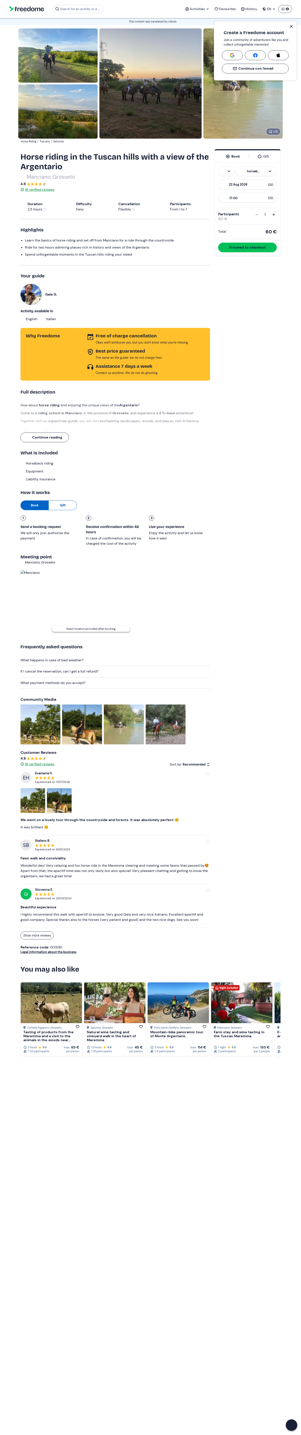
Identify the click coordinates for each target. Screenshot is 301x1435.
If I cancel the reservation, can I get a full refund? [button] (59, 671)
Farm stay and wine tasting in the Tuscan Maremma (239, 1034)
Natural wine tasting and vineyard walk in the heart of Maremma (111, 1036)
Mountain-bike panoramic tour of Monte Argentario (176, 1034)
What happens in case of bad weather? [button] (52, 660)
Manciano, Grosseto (51, 176)
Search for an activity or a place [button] (81, 9)
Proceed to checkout (247, 247)
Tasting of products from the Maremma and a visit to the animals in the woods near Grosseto (48, 1038)
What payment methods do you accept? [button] (52, 682)
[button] (291, 1425)
